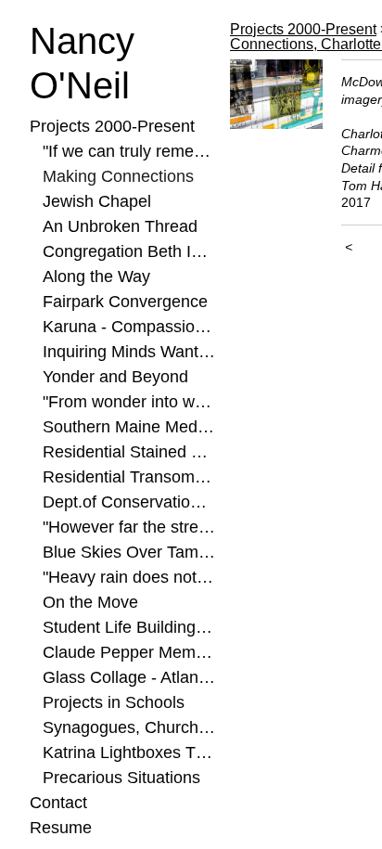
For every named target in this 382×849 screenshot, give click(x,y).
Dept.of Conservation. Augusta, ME (129, 502)
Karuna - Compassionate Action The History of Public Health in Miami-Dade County (129, 326)
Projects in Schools (114, 702)
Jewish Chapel (97, 201)
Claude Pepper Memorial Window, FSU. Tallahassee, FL (129, 652)
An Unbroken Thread (120, 226)
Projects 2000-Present (112, 126)
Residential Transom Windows (129, 477)
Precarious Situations (121, 777)
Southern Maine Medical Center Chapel (129, 427)
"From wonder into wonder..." (129, 401)
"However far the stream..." (129, 527)
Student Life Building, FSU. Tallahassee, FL (129, 627)
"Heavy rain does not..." (129, 577)
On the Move (90, 602)
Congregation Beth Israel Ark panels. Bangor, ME (129, 251)
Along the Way (96, 276)
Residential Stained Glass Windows (129, 452)
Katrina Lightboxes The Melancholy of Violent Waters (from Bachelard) (129, 752)
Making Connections (118, 176)
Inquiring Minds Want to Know (129, 351)
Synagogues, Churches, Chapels (129, 727)
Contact (58, 802)
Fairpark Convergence (125, 301)
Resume (61, 827)
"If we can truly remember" (129, 151)
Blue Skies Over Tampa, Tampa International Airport (129, 552)
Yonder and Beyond (115, 376)
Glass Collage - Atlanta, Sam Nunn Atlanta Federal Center (129, 677)
